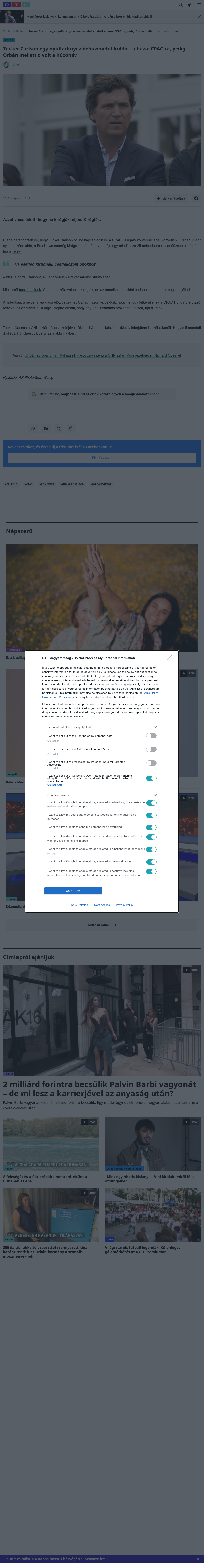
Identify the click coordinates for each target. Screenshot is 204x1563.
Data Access (102, 904)
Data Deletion (79, 904)
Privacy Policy (124, 904)
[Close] (171, 658)
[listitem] (102, 727)
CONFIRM (73, 890)
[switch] (151, 735)
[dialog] (102, 781)
